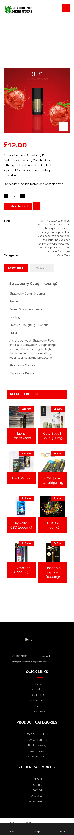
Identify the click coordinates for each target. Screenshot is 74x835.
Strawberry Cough (25, 283)
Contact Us (38, 695)
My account (37, 700)
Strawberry (30, 345)
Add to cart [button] (23, 424)
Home (38, 684)
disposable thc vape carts (54, 224)
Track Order (37, 711)
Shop (37, 706)
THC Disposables (38, 734)
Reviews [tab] (41, 267)
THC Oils (38, 790)
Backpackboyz (38, 745)
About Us (38, 689)
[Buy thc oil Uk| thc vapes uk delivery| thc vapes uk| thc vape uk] (18, 9)
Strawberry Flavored (22, 365)
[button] (66, 8)
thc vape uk (50, 247)
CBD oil (38, 779)
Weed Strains (37, 751)
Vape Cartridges (60, 251)
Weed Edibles (38, 740)
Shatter (37, 785)
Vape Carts (63, 255)
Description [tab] (15, 267)
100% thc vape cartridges (54, 220)
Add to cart (19, 206)
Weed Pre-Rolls (38, 756)
